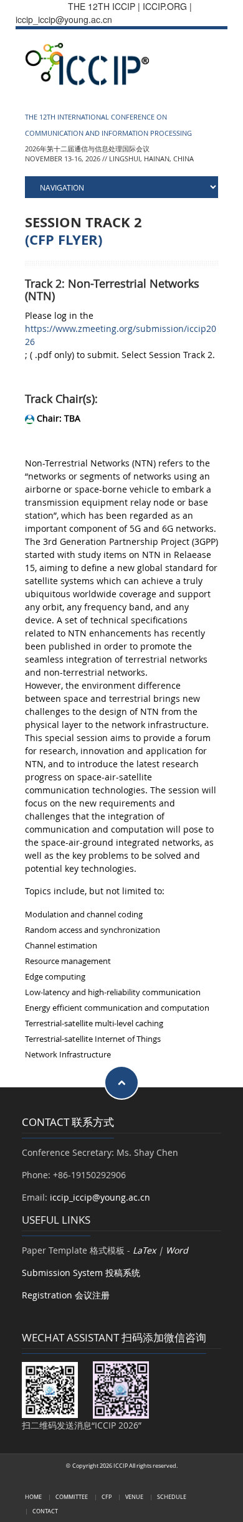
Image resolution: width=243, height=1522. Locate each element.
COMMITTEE (71, 1497)
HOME (33, 1497)
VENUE (134, 1497)
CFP (107, 1497)
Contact (45, 1511)
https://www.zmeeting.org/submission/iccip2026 (120, 335)
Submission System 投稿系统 (81, 1273)
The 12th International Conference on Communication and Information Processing (108, 125)
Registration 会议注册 (66, 1295)
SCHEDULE (171, 1497)
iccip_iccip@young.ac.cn (100, 1197)
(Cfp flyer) (63, 239)
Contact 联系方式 (68, 1122)
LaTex (144, 1250)
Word (177, 1250)
